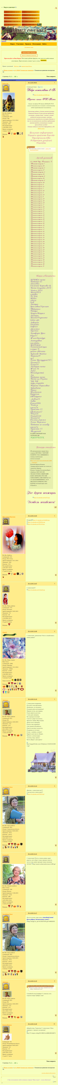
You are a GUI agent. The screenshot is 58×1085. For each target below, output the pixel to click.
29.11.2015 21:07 (32, 583)
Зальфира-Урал (7, 787)
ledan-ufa (5, 83)
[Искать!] (56, 8)
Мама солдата (8, 70)
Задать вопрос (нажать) (29, 52)
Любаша (5, 700)
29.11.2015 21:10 (32, 699)
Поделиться (27, 83)
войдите (47, 148)
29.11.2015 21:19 (32, 981)
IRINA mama (41, 128)
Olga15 (4, 632)
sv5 (3, 584)
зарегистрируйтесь (27, 66)
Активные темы (28, 47)
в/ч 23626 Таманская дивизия (23, 70)
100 (15, 76)
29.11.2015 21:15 (32, 854)
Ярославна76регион (8, 517)
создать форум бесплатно (49, 1073)
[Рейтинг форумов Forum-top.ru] (43, 61)
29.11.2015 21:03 (32, 516)
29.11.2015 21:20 (32, 1024)
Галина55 (5, 855)
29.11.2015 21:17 (32, 913)
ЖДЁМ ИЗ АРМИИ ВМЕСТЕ (29, 24)
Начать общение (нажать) (29, 55)
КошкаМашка (7, 1025)
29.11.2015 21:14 (32, 786)
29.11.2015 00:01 (32, 82)
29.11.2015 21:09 (32, 631)
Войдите (16, 66)
